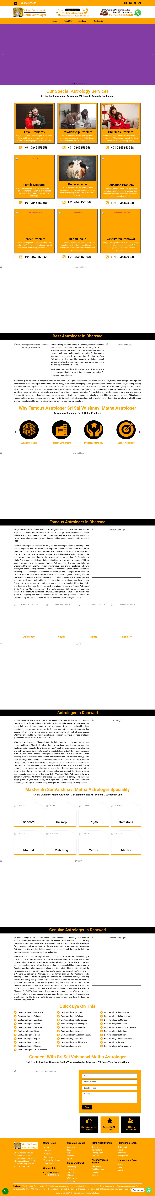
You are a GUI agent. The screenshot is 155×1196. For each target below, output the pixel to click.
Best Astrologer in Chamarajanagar (119, 1038)
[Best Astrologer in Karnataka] (15, 1012)
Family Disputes (34, 185)
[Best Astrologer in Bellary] (58, 1016)
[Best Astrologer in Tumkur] (58, 1038)
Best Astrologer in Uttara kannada (32, 1050)
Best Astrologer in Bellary (72, 1016)
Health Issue (77, 239)
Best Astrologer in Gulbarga (30, 1027)
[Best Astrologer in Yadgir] (101, 1042)
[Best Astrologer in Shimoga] (58, 1027)
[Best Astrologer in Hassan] (101, 1023)
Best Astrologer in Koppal (29, 1038)
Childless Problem (120, 132)
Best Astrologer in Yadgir (115, 1042)
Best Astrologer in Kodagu (115, 1031)
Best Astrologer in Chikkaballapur (75, 1042)
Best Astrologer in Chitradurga (74, 1020)
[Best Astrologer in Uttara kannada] (15, 1050)
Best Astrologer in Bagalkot (30, 1020)
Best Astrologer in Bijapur (29, 1023)
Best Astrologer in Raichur (29, 1035)
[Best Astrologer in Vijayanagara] (101, 1046)
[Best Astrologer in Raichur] (15, 1035)
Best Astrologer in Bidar (28, 1031)
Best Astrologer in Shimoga (73, 1027)
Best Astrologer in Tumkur (72, 1038)
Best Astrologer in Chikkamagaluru (76, 1035)
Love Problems (34, 132)
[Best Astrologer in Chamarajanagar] (101, 1038)
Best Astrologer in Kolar (71, 1046)
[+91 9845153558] (15, 3)
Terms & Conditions (51, 1160)
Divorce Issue (77, 184)
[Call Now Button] (5, 1191)
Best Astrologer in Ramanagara (117, 1016)
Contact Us (98, 21)
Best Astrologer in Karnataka (30, 1012)
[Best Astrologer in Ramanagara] (101, 1016)
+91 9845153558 (27, 3)
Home (54, 21)
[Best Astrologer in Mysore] (101, 1035)
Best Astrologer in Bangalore (116, 1012)
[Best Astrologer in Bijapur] (15, 1023)
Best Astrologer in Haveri (71, 1012)
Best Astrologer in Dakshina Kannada (120, 1027)
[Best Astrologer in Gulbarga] (15, 1027)
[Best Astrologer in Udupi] (58, 1031)
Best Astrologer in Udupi (71, 1031)
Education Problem (121, 185)
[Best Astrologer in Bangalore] (101, 1012)
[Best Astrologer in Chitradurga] (58, 1020)
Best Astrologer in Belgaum (30, 1016)
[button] (2, 54)
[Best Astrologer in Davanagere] (58, 1023)
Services (82, 21)
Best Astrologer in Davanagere (74, 1023)
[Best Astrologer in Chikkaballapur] (58, 1042)
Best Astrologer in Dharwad (30, 1046)
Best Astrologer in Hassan (115, 1023)
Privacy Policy (49, 1163)
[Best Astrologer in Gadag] (15, 1042)
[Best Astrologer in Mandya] (101, 1020)
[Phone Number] (44, 1173)
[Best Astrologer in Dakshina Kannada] (101, 1027)
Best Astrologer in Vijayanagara (117, 1046)
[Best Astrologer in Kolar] (58, 1046)
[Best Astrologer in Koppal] (15, 1038)
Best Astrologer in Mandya (115, 1020)
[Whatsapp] (149, 1190)
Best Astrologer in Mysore (115, 1035)
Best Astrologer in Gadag (29, 1042)
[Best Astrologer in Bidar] (15, 1031)
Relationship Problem (77, 132)
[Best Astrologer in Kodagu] (101, 1031)
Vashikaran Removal (120, 239)
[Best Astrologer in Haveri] (58, 1012)
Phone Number (53, 1172)
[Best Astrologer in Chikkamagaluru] (58, 1035)
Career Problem (34, 239)
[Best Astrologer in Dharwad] (15, 1046)
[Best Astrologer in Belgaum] (15, 1016)
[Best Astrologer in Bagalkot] (15, 1020)
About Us (68, 21)
